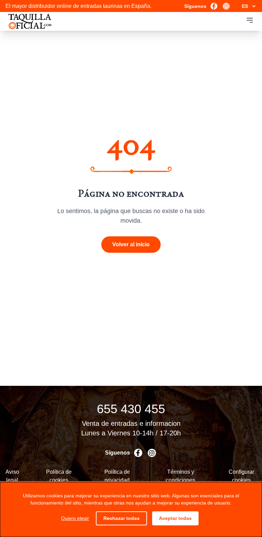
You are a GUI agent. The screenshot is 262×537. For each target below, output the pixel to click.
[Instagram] (226, 6)
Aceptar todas (175, 518)
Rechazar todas (121, 518)
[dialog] (131, 509)
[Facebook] (213, 6)
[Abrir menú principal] (250, 20)
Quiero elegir (75, 518)
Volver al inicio (131, 244)
